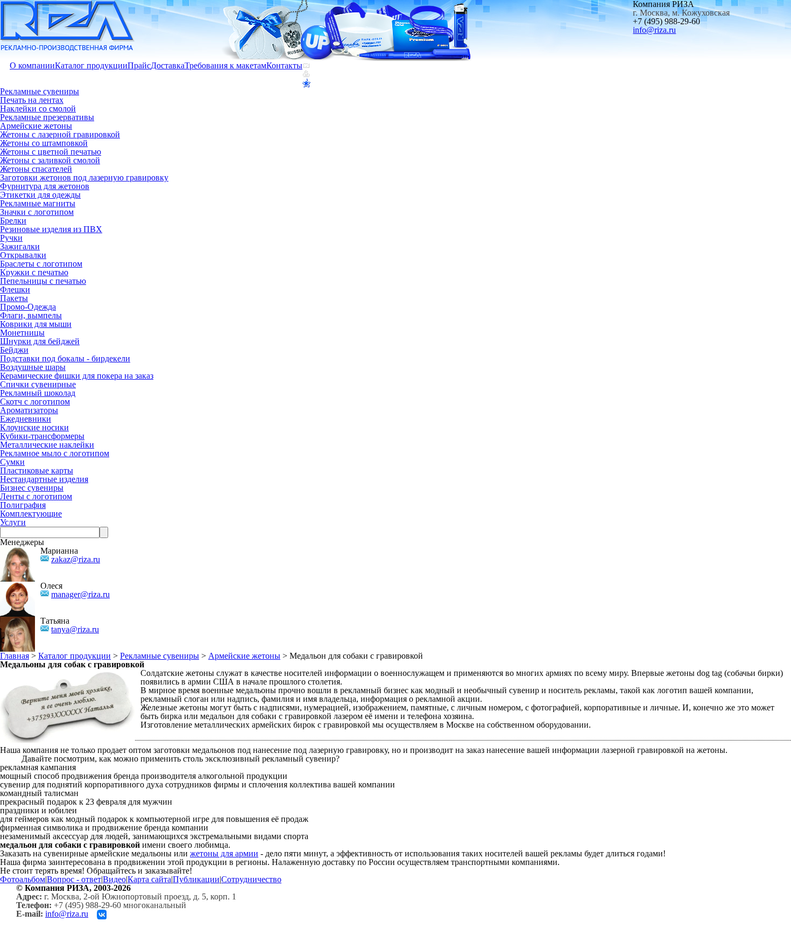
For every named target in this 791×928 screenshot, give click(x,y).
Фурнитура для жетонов (44, 186)
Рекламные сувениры (39, 91)
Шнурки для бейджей (40, 341)
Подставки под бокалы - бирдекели (65, 358)
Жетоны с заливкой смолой (50, 160)
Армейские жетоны (36, 125)
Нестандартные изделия (44, 479)
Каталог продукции (91, 65)
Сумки (12, 461)
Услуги (13, 522)
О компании (32, 65)
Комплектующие (31, 513)
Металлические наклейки (47, 444)
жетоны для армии (224, 853)
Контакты (284, 65)
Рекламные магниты (37, 203)
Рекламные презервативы (47, 117)
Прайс (139, 65)
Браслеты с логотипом (41, 263)
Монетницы (22, 332)
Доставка (168, 65)
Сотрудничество (251, 879)
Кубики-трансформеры (42, 436)
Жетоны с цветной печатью (50, 151)
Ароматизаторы (29, 410)
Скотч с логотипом (35, 401)
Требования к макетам (225, 65)
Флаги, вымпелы (31, 315)
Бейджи (14, 349)
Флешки (15, 289)
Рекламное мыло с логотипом (54, 453)
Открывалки (23, 255)
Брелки (13, 220)
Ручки (11, 237)
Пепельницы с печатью (43, 280)
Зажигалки (20, 246)
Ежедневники (25, 418)
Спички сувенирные (38, 384)
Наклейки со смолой (38, 108)
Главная (14, 655)
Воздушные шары (33, 367)
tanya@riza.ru (75, 629)
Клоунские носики (34, 427)
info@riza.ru (654, 29)
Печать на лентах (31, 99)
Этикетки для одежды (40, 194)
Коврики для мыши (36, 324)
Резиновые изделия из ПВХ (51, 229)
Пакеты (14, 298)
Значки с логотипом (37, 212)
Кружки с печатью (34, 272)
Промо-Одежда (28, 306)
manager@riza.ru (80, 594)
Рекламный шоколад (37, 392)
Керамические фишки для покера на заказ (76, 375)
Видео (114, 879)
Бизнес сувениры (31, 487)
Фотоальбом (22, 879)
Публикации (196, 879)
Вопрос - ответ (74, 879)
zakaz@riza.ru (75, 559)
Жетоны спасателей (36, 168)
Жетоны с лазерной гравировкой (60, 134)
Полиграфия (23, 505)
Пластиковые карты (36, 470)
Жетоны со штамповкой (44, 143)
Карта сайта (149, 879)
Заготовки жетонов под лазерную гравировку (84, 177)
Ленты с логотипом (36, 496)
